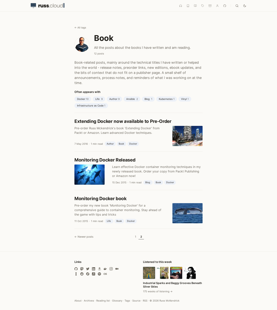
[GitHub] (76, 268)
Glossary (117, 300)
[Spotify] (99, 274)
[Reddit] (81, 274)
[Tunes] (180, 6)
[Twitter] (87, 268)
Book (121, 143)
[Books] (188, 6)
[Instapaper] (76, 274)
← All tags (80, 27)
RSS (145, 300)
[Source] (224, 6)
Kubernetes (166, 98)
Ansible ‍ (132, 98)
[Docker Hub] (105, 268)
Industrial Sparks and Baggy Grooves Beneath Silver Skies (172, 284)
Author (114, 98)
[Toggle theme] (244, 5)
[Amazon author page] (99, 268)
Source (136, 300)
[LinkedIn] (93, 268)
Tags (127, 300)
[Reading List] (195, 6)
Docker (83, 98)
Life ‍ (99, 98)
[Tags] (202, 6)
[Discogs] (87, 274)
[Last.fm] (105, 274)
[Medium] (117, 268)
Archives (89, 300)
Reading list (103, 300)
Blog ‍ (148, 98)
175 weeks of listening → (157, 291)
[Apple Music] (93, 274)
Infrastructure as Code (91, 105)
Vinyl (185, 98)
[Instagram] (111, 268)
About (78, 300)
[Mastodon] (81, 268)
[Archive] (210, 6)
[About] (217, 6)
